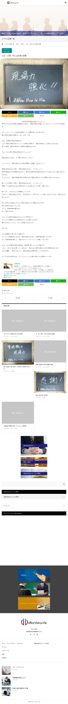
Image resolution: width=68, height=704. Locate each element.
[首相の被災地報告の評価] (6, 691)
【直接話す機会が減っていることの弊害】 (15, 426)
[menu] (65, 2)
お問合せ (4, 658)
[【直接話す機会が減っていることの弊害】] (18, 413)
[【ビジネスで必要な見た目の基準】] (18, 321)
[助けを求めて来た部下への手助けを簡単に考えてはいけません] (18, 352)
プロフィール (5, 650)
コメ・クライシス (18, 667)
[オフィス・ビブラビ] (12, 2)
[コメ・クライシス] (6, 670)
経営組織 (13, 371)
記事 (8, 51)
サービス (4, 647)
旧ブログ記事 (14, 336)
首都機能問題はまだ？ (19, 677)
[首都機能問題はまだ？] (6, 681)
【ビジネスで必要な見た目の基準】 (13, 334)
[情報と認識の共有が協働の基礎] (50, 351)
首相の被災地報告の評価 (20, 688)
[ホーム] (2, 44)
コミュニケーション (8, 293)
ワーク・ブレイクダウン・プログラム (12, 643)
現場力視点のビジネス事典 (11, 497)
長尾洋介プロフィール (10, 275)
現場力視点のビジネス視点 (41, 643)
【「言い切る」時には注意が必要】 (46, 334)
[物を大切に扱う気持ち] (50, 382)
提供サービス (7, 277)
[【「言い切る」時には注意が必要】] (50, 321)
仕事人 (5, 51)
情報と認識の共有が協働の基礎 (44, 364)
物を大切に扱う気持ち (42, 395)
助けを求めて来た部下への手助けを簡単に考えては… (17, 367)
